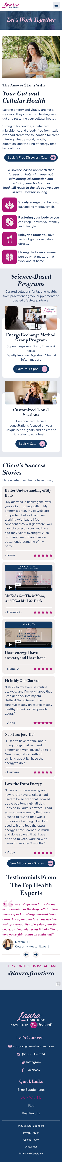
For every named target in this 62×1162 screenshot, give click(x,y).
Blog (31, 1105)
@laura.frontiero (31, 973)
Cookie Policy (31, 1140)
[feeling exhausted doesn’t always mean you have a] (31, 992)
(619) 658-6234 (33, 1054)
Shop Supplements (31, 1090)
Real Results (31, 1113)
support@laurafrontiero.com (33, 1046)
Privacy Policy (31, 1133)
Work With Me (31, 1098)
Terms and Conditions (31, 1154)
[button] (56, 5)
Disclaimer (31, 1147)
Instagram (33, 1062)
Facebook (33, 1070)
